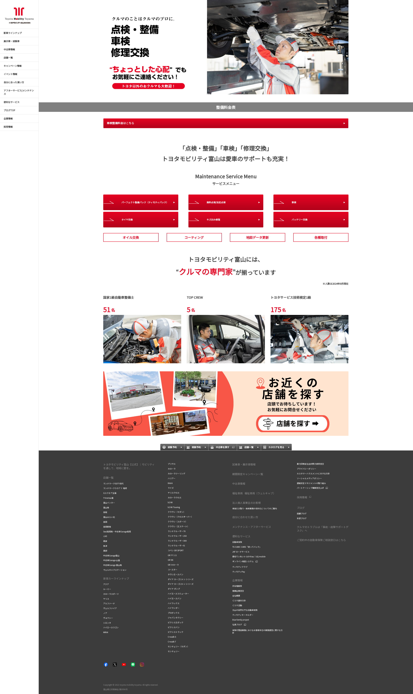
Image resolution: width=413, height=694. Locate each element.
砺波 (105, 541)
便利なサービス (241, 536)
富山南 (106, 507)
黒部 (105, 550)
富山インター (109, 502)
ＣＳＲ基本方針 (239, 600)
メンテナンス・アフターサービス (251, 527)
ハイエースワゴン (111, 627)
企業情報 (237, 580)
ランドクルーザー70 (177, 531)
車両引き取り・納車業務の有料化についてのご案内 (254, 508)
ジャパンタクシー (175, 617)
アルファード (109, 603)
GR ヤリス (172, 555)
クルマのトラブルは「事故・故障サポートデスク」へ (322, 528)
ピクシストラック (175, 631)
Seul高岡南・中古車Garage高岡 (117, 531)
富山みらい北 (109, 517)
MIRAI (105, 632)
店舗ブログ (302, 513)
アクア (106, 584)
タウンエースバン (175, 574)
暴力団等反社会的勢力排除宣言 (310, 463)
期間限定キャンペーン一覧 (247, 474)
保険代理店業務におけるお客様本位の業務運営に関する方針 (257, 631)
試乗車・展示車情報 (244, 464)
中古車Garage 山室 (111, 560)
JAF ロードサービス (240, 551)
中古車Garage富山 (111, 555)
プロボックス (173, 612)
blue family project (240, 619)
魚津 (105, 545)
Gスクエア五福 (109, 493)
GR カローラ (173, 564)
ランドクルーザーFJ (176, 545)
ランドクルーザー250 (177, 535)
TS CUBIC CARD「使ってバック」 (246, 546)
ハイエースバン (174, 598)
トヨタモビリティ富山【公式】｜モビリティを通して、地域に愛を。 (129, 466)
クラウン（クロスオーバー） (180, 516)
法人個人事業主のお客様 (246, 503)
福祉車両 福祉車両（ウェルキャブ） (254, 493)
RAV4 (170, 483)
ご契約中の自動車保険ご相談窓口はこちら (321, 540)
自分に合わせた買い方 (245, 517)
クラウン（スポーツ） (177, 521)
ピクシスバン (174, 627)
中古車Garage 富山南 (112, 565)
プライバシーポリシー (306, 468)
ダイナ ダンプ (174, 588)
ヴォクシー (108, 617)
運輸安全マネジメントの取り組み (311, 483)
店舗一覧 (108, 477)
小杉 (105, 536)
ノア (105, 613)
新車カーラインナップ (116, 578)
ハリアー (171, 478)
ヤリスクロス (173, 492)
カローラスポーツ (111, 593)
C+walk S (172, 636)
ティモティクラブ (239, 566)
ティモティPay (238, 571)
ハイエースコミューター (178, 593)
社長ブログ (237, 624)
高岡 (105, 521)
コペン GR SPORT (176, 550)
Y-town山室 (108, 497)
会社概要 (236, 595)
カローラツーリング (176, 473)
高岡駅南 (107, 526)
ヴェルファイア (110, 608)
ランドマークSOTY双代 (113, 483)
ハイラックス (173, 603)
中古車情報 (238, 483)
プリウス (172, 463)
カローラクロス (174, 497)
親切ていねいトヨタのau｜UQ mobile (248, 556)
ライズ (171, 487)
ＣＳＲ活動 (237, 605)
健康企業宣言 (238, 590)
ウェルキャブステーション (114, 569)
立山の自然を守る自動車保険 (244, 610)
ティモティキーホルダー (242, 614)
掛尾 (105, 512)
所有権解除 (237, 586)
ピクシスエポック (175, 622)
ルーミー (107, 589)
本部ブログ (302, 518)
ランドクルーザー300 (177, 540)
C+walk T (172, 641)
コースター (172, 569)
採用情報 (302, 497)
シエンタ (107, 622)
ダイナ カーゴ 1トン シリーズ (180, 579)
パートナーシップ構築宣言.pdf (310, 488)
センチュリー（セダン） (178, 646)
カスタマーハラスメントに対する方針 (313, 473)
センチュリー (173, 651)
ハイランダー (173, 607)
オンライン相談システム (243, 561)
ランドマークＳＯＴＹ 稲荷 (115, 488)
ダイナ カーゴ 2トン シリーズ (180, 583)
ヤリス (106, 598)
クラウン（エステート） (178, 526)
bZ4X (170, 502)
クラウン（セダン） (176, 511)
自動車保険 (237, 542)
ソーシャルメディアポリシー (309, 478)
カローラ (172, 468)
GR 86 (170, 559)
